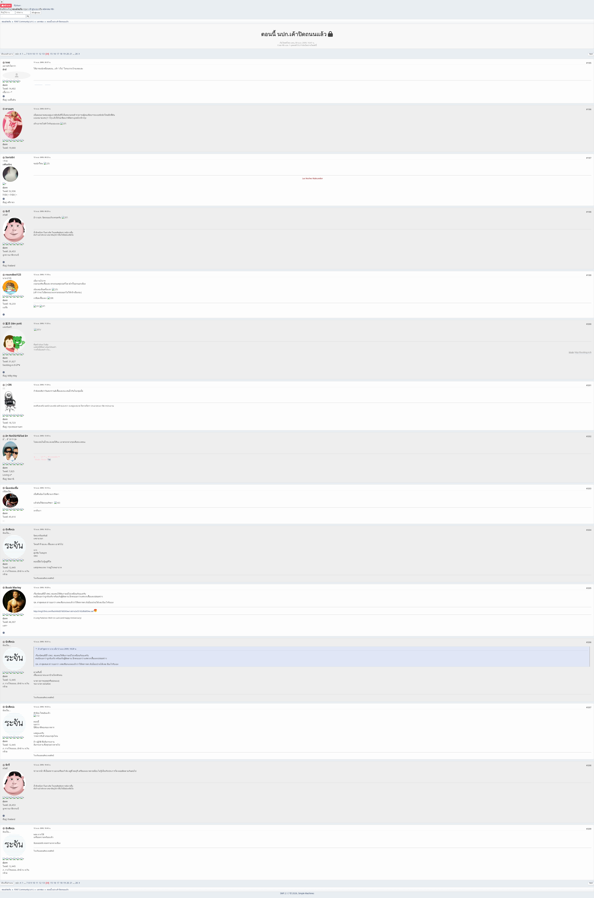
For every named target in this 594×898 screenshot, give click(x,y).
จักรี (7, 211)
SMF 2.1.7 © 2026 (288, 893)
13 (43, 53)
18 (61, 53)
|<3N (8, 384)
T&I (49, 459)
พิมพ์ (591, 54)
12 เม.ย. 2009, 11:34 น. (42, 384)
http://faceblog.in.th (583, 352)
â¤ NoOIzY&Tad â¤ (16, 435)
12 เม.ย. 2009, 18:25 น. (42, 529)
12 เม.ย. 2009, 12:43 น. (42, 436)
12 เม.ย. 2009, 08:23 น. (42, 157)
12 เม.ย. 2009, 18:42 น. (42, 765)
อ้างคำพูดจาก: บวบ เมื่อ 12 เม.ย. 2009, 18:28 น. (57, 649)
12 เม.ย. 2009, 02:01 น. (42, 109)
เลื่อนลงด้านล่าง (7, 54)
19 (64, 53)
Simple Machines (306, 893)
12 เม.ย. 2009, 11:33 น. (42, 323)
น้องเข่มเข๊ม (11, 488)
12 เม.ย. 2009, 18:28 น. (42, 587)
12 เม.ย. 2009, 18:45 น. (42, 828)
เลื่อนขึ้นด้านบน (7, 883)
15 (51, 53)
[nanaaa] (4, 314)
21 (71, 53)
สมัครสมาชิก (48, 9)
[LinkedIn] (4, 632)
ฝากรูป (47, 83)
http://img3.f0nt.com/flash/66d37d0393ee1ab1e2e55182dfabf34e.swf (64, 611)
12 (40, 53)
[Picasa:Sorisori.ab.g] (4, 198)
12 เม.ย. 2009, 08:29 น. (42, 211)
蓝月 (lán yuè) (13, 323)
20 (67, 53)
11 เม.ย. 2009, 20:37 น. (42, 62)
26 (76, 53)
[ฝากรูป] (4, 96)
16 (54, 53)
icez (7, 62)
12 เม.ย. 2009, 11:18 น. (42, 274)
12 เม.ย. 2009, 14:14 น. (42, 488)
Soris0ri (10, 157)
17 (58, 53)
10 (33, 53)
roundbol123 (13, 274)
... (25, 53)
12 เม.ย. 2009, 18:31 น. (42, 641)
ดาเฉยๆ (9, 108)
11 (37, 53)
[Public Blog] (4, 372)
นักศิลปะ (10, 529)
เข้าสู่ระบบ (33, 9)
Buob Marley (13, 587)
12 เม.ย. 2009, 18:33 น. (42, 707)
